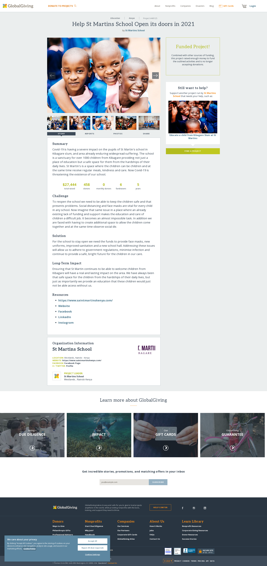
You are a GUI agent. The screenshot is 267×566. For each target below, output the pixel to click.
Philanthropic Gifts (61, 530)
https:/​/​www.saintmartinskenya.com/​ (85, 300)
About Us (157, 521)
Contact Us (155, 539)
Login (253, 6)
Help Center (160, 507)
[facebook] (182, 507)
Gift (228, 6)
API (207, 561)
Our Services (123, 526)
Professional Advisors (63, 534)
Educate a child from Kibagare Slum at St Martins (193, 137)
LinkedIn (64, 317)
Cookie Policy (29, 548)
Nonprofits (170, 6)
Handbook (90, 534)
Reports (89, 133)
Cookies (186, 561)
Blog (211, 6)
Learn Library (192, 521)
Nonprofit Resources (191, 526)
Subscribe (158, 482)
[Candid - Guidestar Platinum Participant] (178, 551)
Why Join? (89, 530)
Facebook (65, 311)
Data (212, 561)
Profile (69, 366)
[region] (57, 548)
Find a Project (193, 151)
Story (61, 133)
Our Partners (123, 530)
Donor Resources (190, 534)
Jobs (152, 530)
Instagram (66, 322)
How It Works (156, 526)
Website (64, 306)
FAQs (152, 534)
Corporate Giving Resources (195, 530)
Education (115, 18)
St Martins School (135, 30)
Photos (118, 133)
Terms (193, 561)
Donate (60, 6)
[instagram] (194, 507)
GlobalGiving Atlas (126, 539)
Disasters (200, 6)
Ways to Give (58, 526)
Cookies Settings (92, 554)
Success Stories (189, 539)
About (157, 6)
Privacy (177, 561)
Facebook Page (72, 363)
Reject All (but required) (92, 548)
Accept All (92, 541)
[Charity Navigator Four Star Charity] (169, 551)
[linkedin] (205, 507)
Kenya (131, 18)
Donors (58, 521)
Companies (185, 6)
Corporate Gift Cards (127, 534)
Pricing (201, 561)
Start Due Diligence (94, 526)
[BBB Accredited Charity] (190, 551)
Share (146, 133)
